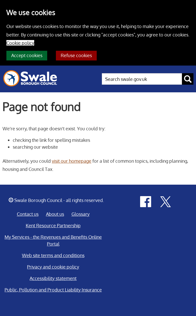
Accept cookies (26, 55)
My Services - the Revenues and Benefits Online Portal (53, 240)
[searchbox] (142, 79)
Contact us (28, 214)
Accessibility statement (53, 278)
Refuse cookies (76, 55)
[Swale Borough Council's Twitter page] (165, 201)
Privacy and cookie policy (53, 267)
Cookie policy (20, 43)
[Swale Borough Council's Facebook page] (145, 201)
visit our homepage (71, 161)
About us (55, 214)
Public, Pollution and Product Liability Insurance (53, 290)
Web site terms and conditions (53, 255)
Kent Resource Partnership (53, 225)
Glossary (80, 214)
